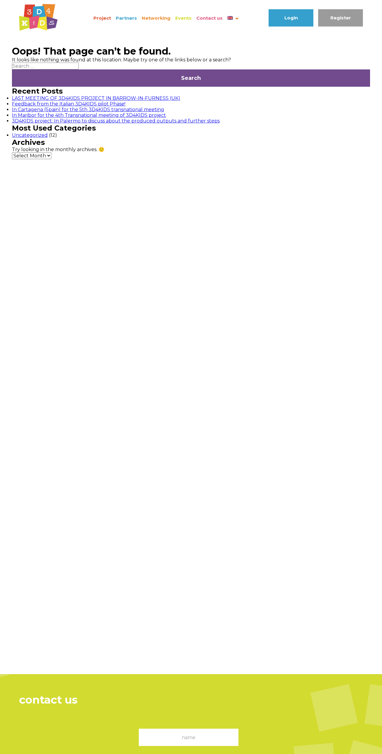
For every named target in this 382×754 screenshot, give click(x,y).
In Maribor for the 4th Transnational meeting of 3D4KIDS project (89, 115)
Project (102, 18)
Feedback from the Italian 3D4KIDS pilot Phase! (68, 104)
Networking (156, 18)
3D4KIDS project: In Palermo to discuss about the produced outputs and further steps (116, 121)
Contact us (209, 18)
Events (183, 18)
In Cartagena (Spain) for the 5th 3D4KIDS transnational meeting (88, 109)
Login (291, 18)
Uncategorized (30, 135)
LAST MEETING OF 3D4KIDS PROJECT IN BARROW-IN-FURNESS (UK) (96, 98)
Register (340, 18)
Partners (126, 18)
